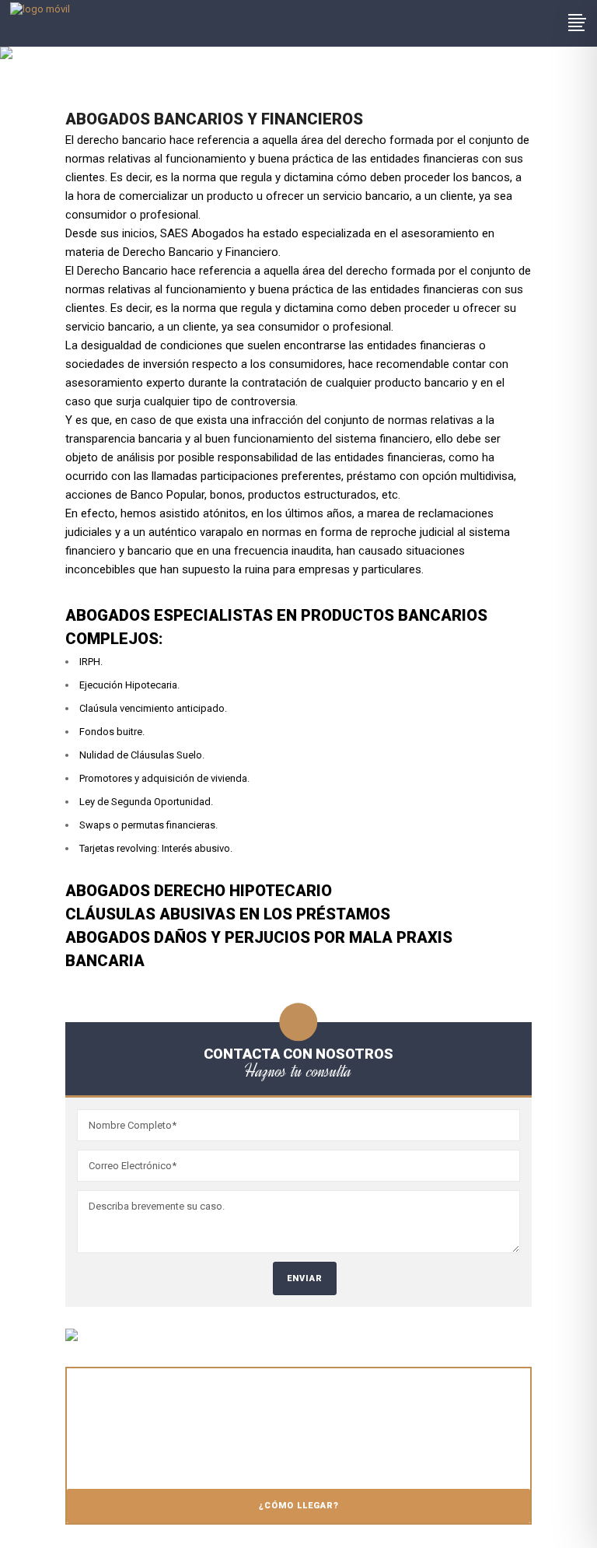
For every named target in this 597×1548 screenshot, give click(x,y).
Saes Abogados (104, 97)
